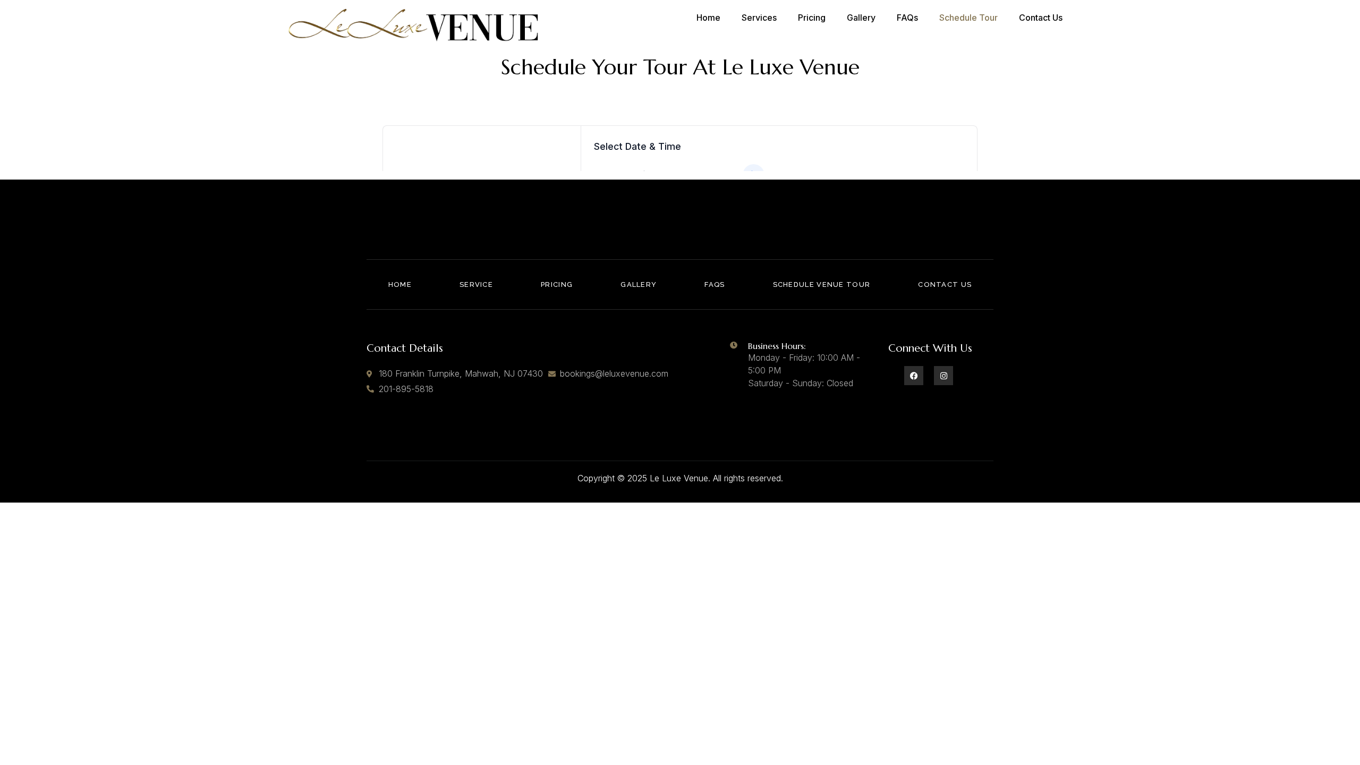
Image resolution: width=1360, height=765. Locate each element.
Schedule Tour (968, 17)
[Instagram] (943, 375)
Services (759, 17)
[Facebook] (913, 375)
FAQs (907, 17)
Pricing (812, 17)
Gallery (861, 17)
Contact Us (1040, 17)
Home (708, 17)
